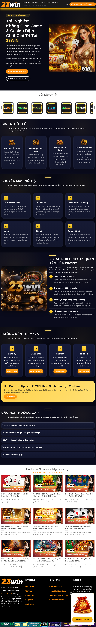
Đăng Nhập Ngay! (36, 371)
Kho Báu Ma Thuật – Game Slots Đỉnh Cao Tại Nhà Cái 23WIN (79, 495)
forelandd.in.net (6, 594)
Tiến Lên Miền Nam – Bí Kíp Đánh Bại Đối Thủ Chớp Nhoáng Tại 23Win (15, 560)
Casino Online (52, 2)
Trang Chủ (26, 2)
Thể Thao (35, 2)
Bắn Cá (43, 2)
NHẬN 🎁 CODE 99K (82, 619)
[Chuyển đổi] (3, 425)
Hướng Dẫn (27, 6)
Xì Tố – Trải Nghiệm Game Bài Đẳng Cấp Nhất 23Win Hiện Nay (78, 527)
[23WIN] (10, 4)
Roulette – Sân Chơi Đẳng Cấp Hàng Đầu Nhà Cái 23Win (78, 560)
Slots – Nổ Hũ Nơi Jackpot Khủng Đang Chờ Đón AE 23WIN (45, 527)
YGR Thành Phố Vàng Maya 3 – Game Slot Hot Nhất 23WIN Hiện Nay (47, 495)
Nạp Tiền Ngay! (60, 371)
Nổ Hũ (35, 6)
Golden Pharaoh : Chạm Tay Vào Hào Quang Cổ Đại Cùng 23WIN (15, 527)
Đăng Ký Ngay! (12, 371)
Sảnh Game (42, 6)
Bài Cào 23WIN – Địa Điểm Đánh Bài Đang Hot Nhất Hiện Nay (14, 495)
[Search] (67, 4)
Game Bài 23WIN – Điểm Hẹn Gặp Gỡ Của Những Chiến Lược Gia (47, 560)
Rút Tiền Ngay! (84, 371)
